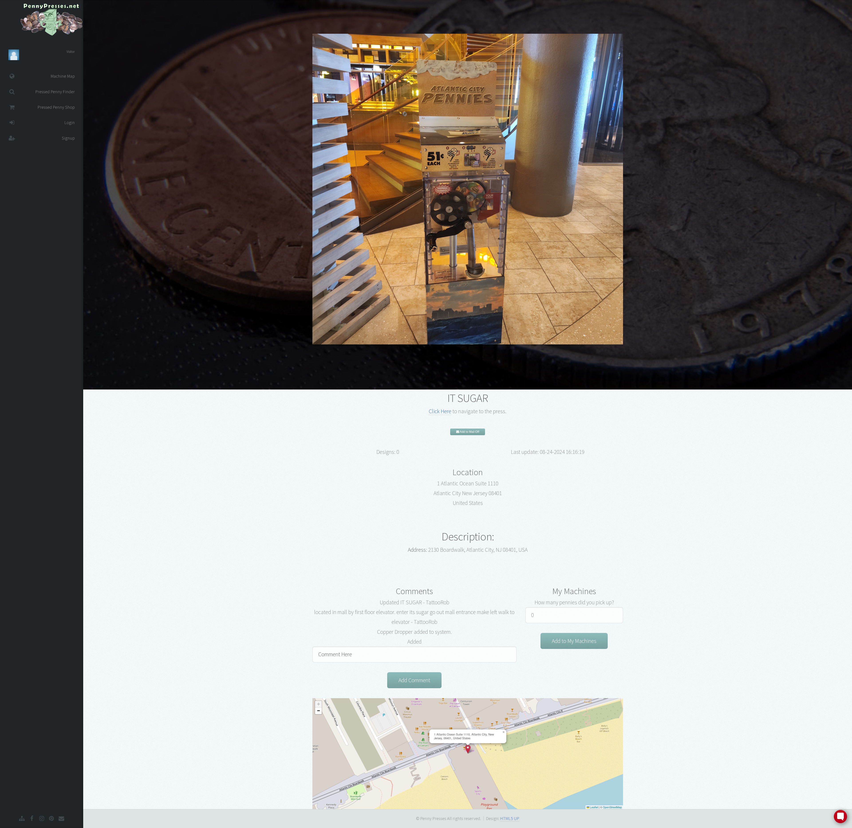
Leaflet (593, 807)
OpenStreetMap (612, 807)
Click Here (440, 411)
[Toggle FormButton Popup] (840, 816)
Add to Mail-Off (469, 431)
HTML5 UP (509, 818)
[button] (468, 749)
